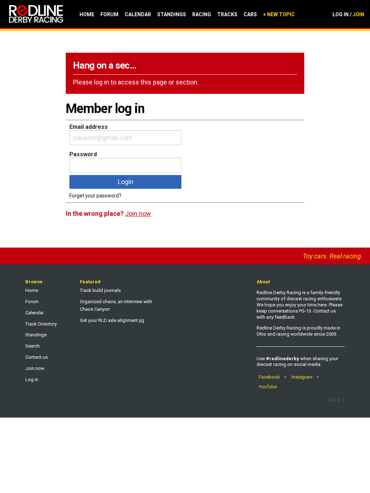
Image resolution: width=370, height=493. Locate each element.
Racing (201, 14)
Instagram (302, 377)
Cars (250, 14)
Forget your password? (95, 195)
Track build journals (100, 290)
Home (86, 14)
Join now (34, 368)
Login (125, 182)
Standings (171, 14)
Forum (109, 14)
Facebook (269, 377)
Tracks (227, 14)
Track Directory (41, 324)
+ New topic (279, 14)
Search (32, 346)
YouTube (268, 386)
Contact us (36, 357)
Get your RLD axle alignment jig (112, 320)
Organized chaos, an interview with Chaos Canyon (116, 305)
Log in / (348, 14)
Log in (31, 379)
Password (83, 154)
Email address (88, 126)
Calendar (138, 14)
